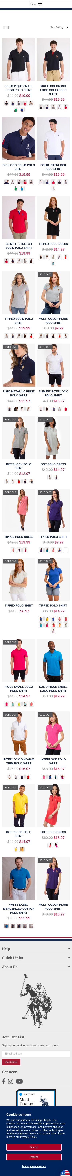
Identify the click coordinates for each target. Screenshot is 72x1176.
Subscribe (11, 1062)
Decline (34, 1156)
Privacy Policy (28, 1136)
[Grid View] (4, 27)
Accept (34, 1147)
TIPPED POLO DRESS (53, 244)
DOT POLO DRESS (53, 464)
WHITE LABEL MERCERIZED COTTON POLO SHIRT (18, 908)
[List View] (8, 27)
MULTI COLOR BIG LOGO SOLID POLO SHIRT (53, 89)
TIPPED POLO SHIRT (53, 536)
